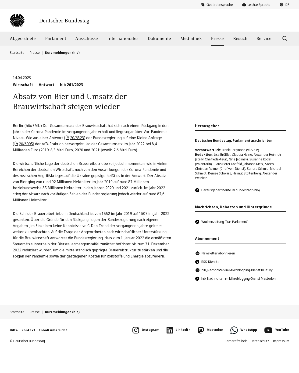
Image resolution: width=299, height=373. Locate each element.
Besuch (240, 38)
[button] (283, 4)
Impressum (281, 341)
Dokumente (159, 38)
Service (264, 38)
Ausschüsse (86, 38)
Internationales (122, 38)
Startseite (17, 52)
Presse (217, 38)
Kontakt (28, 330)
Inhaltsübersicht (53, 330)
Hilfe (14, 330)
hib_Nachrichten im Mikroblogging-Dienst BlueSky (237, 270)
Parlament (55, 38)
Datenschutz (260, 341)
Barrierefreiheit (236, 341)
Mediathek (191, 38)
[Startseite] (49, 20)
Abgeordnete (23, 38)
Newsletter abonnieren (218, 253)
